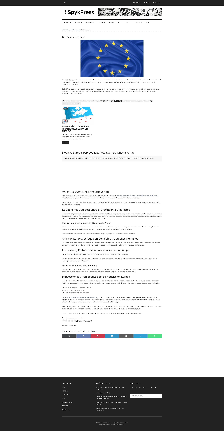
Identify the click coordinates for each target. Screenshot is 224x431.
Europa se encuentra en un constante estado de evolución (79, 297)
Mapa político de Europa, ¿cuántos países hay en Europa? (75, 128)
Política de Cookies (122, 422)
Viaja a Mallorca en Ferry (103, 393)
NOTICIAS (65, 391)
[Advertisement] (112, 175)
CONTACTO (65, 406)
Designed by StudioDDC (118, 424)
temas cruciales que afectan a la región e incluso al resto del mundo (137, 195)
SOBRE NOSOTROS (67, 402)
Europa (65, 108)
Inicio (63, 30)
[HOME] (64, 3)
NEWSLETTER (66, 409)
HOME (64, 387)
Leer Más (65, 142)
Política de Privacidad (102, 422)
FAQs (63, 398)
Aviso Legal (112, 422)
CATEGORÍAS (65, 394)
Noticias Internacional (73, 30)
